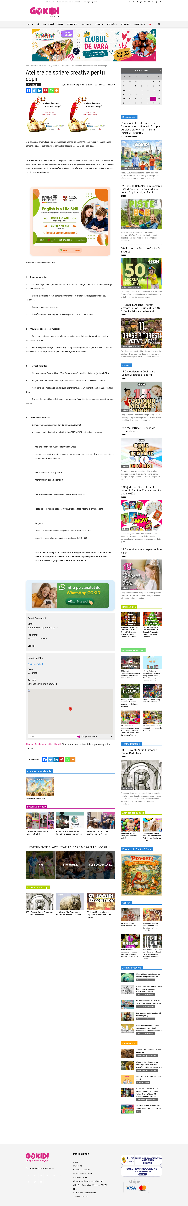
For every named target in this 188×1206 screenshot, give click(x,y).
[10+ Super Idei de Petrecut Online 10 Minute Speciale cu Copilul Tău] (127, 1109)
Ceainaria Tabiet (35, 664)
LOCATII (98, 24)
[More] (56, 90)
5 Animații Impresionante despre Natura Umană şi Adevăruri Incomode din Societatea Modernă (149, 1028)
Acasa (75, 1162)
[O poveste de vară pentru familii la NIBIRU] (40, 821)
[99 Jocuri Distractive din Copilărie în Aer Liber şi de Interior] (101, 902)
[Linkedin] (141, 1)
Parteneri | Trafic (80, 1177)
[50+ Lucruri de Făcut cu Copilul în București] (141, 273)
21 (147, 94)
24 (124, 99)
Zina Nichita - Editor (129, 136)
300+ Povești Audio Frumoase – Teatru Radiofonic (140, 751)
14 (147, 90)
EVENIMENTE (72, 24)
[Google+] (133, 1)
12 (136, 90)
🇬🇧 (150, 24)
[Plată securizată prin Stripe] (136, 1186)
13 (141, 90)
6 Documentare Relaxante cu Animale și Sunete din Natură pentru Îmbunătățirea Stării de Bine (149, 1064)
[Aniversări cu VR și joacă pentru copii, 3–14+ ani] (101, 821)
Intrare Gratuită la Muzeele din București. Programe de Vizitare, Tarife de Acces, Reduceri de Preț (152, 675)
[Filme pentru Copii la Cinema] (40, 786)
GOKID (123, 196)
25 (130, 99)
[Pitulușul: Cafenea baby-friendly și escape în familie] (70, 821)
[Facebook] (130, 1)
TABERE (60, 24)
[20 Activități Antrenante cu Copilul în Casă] (127, 1079)
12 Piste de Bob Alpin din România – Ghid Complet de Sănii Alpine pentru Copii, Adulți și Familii (141, 189)
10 (124, 90)
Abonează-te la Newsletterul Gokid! (44, 744)
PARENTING (138, 24)
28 (130, 82)
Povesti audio (127, 789)
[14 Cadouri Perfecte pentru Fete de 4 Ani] (130, 914)
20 (141, 94)
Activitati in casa (143, 1082)
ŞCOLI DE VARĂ (48, 24)
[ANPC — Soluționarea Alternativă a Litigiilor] (141, 1160)
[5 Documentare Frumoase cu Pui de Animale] (127, 1053)
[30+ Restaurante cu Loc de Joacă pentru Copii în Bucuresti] (152, 717)
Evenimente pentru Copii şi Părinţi (45, 66)
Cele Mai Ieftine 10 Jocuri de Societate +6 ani (138, 429)
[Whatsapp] (51, 90)
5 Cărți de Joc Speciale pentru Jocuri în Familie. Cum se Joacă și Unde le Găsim (141, 490)
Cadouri (125, 410)
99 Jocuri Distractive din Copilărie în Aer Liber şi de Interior (99, 914)
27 (124, 82)
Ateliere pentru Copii (66, 66)
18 (130, 94)
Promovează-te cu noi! (82, 1173)
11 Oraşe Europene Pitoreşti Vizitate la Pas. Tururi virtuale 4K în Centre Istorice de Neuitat (140, 308)
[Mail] (145, 1)
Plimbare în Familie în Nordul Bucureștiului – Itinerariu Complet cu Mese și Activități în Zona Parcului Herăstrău (141, 128)
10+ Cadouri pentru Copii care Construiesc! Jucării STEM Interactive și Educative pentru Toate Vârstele (152, 954)
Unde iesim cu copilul (133, 650)
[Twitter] (156, 1)
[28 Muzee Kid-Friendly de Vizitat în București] (152, 691)
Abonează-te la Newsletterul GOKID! (88, 1181)
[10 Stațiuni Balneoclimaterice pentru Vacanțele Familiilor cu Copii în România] (130, 662)
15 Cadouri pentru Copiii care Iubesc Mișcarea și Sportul (138, 373)
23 (159, 94)
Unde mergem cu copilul (131, 287)
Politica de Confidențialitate (84, 1193)
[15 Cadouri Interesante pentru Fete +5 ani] (141, 575)
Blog (138, 1111)
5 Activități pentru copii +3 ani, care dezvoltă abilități (129, 835)
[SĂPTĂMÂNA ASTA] (100, 865)
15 (153, 90)
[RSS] (153, 1)
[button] (159, 24)
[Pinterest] (149, 1)
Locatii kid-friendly (36, 806)
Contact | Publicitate (81, 1169)
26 (136, 99)
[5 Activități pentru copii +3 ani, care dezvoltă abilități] (130, 824)
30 (141, 82)
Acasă (28, 66)
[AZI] (40, 865)
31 (147, 82)
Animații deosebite (131, 967)
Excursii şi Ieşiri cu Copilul (131, 168)
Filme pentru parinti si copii (146, 1055)
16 (159, 90)
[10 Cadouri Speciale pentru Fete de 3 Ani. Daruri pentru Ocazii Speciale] (152, 914)
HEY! (29, 24)
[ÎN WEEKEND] (70, 865)
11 (130, 90)
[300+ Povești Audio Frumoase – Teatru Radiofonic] (40, 902)
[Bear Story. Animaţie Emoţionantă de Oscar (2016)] (127, 1016)
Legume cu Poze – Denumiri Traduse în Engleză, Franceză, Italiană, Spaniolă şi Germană (150, 632)
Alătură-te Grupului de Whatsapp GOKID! (90, 1185)
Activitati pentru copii (38, 887)
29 (136, 82)
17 (124, 94)
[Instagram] (137, 1)
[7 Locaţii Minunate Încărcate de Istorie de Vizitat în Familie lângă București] (130, 691)
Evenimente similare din (39, 771)
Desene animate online (145, 980)
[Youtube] (160, 1)
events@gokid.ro (47, 1168)
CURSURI (85, 24)
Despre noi (77, 1166)
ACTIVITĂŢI (111, 24)
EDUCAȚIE (125, 24)
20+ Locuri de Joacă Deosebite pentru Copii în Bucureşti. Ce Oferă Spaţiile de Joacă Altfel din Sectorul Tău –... (130, 730)
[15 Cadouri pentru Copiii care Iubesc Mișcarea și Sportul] (141, 397)
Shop (75, 1189)
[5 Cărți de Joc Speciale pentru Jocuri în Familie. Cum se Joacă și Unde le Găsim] (141, 515)
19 (136, 94)
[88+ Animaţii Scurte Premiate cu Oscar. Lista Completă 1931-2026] (127, 1004)
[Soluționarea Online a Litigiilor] (141, 1171)
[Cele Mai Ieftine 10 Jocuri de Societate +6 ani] (141, 453)
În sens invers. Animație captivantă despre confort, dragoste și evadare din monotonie (149, 989)
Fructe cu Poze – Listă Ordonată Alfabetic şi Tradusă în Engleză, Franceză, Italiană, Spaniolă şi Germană (129, 632)
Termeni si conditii (80, 1196)
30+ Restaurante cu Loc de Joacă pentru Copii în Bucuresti (152, 728)
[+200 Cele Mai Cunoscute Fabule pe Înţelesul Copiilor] (70, 902)
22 (153, 94)
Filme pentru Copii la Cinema (36, 798)
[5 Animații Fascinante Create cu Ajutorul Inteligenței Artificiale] (127, 977)
